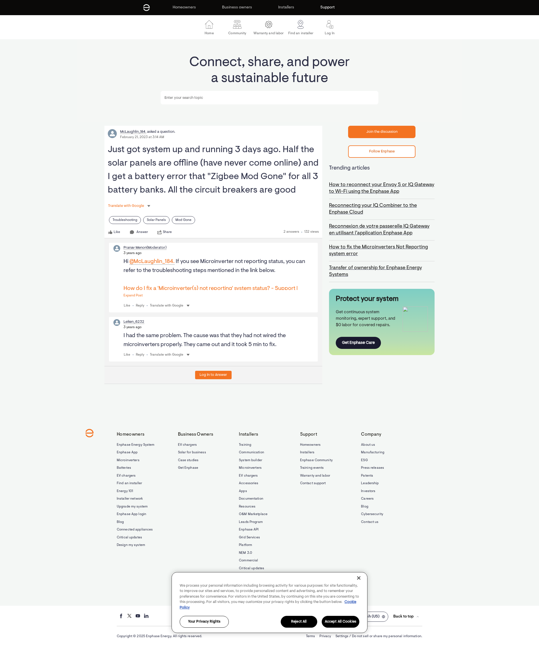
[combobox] (269, 97)
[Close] (359, 578)
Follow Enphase (382, 151)
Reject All (299, 622)
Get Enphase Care (358, 343)
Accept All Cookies (340, 622)
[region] (269, 602)
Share (167, 232)
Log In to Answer (213, 375)
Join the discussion (382, 132)
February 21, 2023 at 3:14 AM (142, 137)
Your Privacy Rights (204, 622)
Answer (142, 232)
